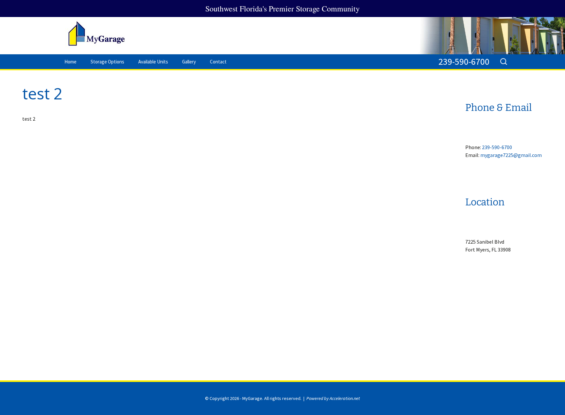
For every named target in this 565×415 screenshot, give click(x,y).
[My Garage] (282, 35)
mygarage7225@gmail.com (511, 155)
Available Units (153, 62)
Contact (218, 62)
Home (70, 62)
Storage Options (107, 62)
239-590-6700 (463, 61)
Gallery (189, 62)
